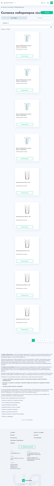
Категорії (40, 18)
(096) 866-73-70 (14, 466)
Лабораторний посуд (19, 7)
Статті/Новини (37, 437)
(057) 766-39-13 (13, 467)
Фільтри (47, 12)
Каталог (12, 435)
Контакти (36, 435)
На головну (3, 7)
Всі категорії (10, 7)
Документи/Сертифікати (16, 440)
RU (42, 3)
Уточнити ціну (24, 56)
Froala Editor (30, 419)
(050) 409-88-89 (14, 464)
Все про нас (13, 437)
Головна (12, 432)
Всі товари (14, 18)
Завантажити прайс (28, 447)
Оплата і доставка (39, 432)
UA (45, 3)
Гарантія (12, 443)
